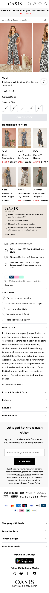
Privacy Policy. (34, 483)
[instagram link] (14, 573)
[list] (24, 48)
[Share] (45, 19)
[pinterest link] (21, 573)
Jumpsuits (6, 20)
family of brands (23, 474)
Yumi (5, 78)
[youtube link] (34, 573)
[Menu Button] (3, 3)
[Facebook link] (28, 573)
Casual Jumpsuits (20, 20)
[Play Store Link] (24, 561)
